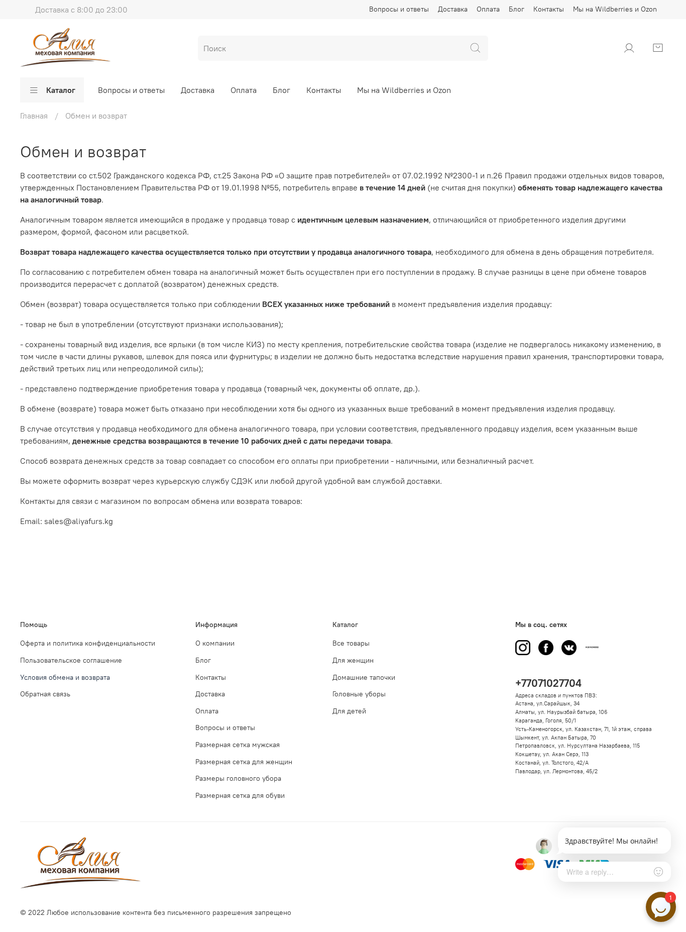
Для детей (349, 710)
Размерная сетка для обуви (240, 795)
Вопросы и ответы (399, 9)
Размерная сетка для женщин (243, 761)
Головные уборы (359, 693)
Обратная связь (45, 693)
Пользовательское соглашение (71, 660)
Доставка (453, 9)
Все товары (351, 643)
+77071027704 (548, 683)
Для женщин (353, 660)
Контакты (548, 9)
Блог (516, 9)
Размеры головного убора (238, 778)
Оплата (488, 9)
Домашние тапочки (363, 677)
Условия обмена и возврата (65, 677)
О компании (215, 643)
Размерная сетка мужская (237, 744)
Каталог (60, 90)
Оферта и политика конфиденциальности (87, 643)
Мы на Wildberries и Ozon (615, 9)
